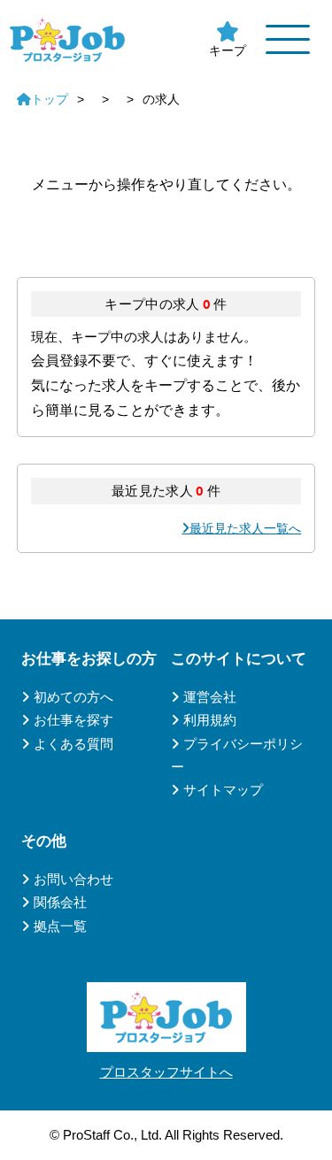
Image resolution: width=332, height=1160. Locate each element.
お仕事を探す (73, 719)
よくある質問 (73, 743)
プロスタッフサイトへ (166, 1071)
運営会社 (209, 696)
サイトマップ (223, 789)
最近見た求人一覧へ (245, 528)
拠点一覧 (60, 925)
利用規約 (209, 719)
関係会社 (60, 902)
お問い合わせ (73, 879)
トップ (49, 99)
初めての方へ (73, 696)
